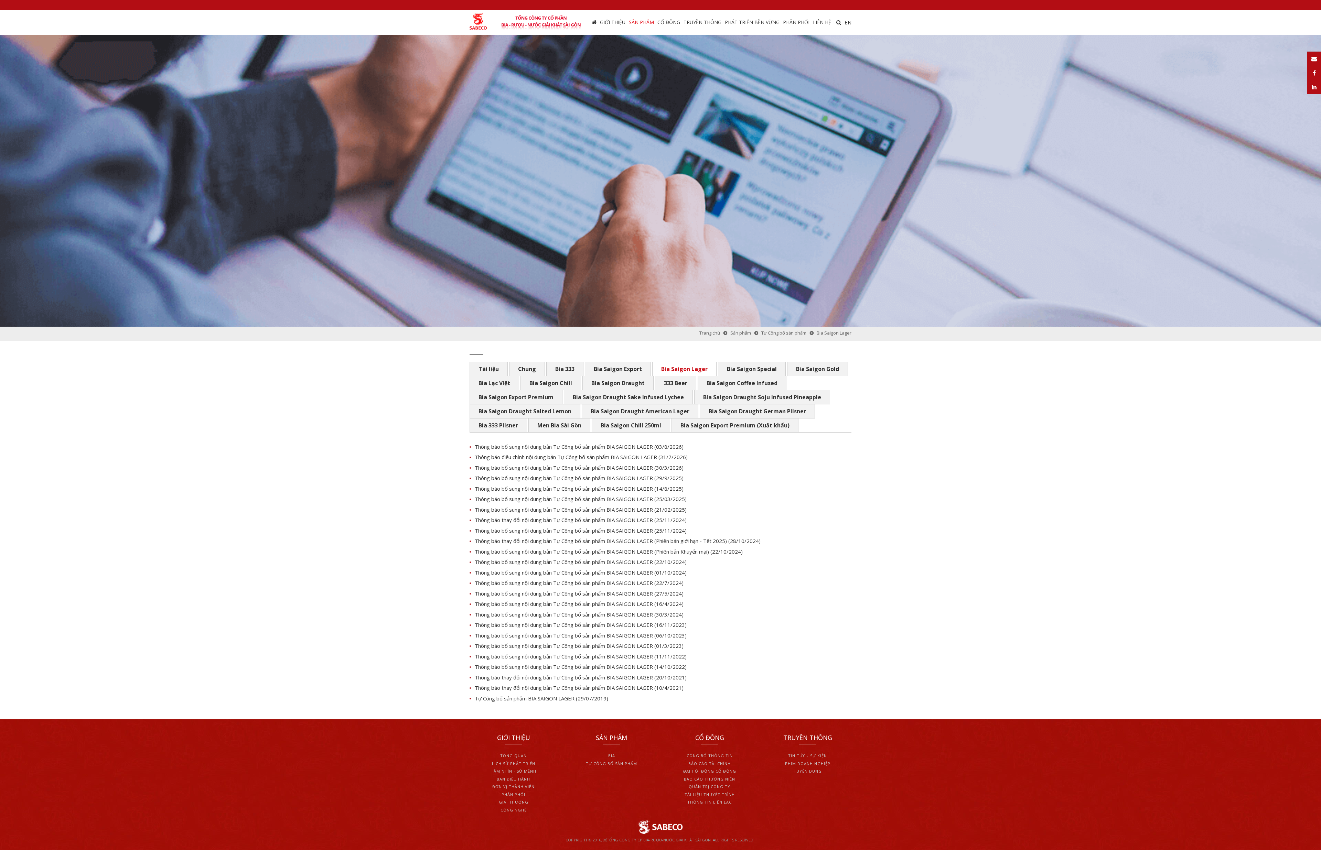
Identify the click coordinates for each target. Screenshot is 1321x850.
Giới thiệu (612, 22)
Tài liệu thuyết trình (710, 794)
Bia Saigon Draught (618, 383)
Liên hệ (822, 22)
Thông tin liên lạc (709, 802)
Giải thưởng (513, 802)
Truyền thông (702, 22)
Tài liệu (489, 369)
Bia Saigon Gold (817, 369)
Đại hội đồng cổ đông (709, 771)
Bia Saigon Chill (550, 383)
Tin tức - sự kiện (807, 755)
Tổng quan (513, 755)
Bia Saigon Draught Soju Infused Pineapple (762, 397)
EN (848, 22)
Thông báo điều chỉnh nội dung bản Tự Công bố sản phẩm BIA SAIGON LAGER (566, 457)
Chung (527, 369)
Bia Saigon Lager (684, 369)
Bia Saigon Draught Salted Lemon (525, 411)
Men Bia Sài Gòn (559, 425)
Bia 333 (564, 369)
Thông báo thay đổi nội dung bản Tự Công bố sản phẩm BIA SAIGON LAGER (564, 519)
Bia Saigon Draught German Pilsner (757, 411)
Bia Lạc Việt (494, 383)
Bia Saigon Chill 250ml (631, 425)
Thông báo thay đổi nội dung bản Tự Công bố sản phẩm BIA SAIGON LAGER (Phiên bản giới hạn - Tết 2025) (601, 540)
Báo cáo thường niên (709, 779)
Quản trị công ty (709, 786)
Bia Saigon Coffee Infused (742, 383)
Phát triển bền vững (752, 22)
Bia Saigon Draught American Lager (640, 411)
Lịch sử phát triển (513, 763)
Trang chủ (594, 22)
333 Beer (675, 383)
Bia (611, 755)
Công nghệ (514, 810)
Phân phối (796, 22)
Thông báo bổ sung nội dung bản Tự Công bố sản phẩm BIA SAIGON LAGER (564, 446)
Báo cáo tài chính (709, 763)
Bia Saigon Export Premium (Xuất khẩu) (735, 425)
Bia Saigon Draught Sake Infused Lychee (628, 397)
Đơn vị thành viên (513, 786)
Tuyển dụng (808, 771)
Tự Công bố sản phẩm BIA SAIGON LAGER (524, 698)
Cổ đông (668, 22)
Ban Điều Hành (513, 779)
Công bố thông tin (710, 755)
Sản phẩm (641, 22)
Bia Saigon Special (752, 369)
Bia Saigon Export (618, 369)
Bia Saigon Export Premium (516, 397)
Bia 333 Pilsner (498, 425)
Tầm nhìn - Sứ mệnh (513, 771)
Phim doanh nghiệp (807, 763)
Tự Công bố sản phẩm (611, 763)
